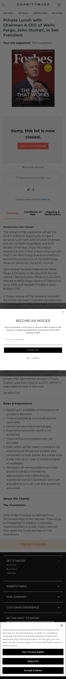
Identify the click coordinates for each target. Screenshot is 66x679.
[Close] (61, 625)
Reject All (33, 661)
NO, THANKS (33, 358)
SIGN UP (32, 350)
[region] (33, 649)
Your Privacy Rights (33, 652)
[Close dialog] (63, 311)
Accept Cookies (33, 670)
